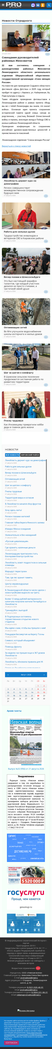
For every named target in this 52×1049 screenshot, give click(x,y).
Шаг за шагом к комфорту (18, 373)
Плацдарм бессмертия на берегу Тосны (24, 634)
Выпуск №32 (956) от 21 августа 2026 (26, 768)
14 (32, 692)
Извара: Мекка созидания (18, 528)
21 (32, 695)
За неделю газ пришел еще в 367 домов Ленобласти (25, 654)
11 (14, 692)
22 (38, 695)
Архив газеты (14, 710)
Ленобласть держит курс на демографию (25, 460)
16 (44, 692)
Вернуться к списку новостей (16, 146)
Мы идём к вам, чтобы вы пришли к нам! (25, 628)
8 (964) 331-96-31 (40, 992)
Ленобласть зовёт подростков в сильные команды (25, 564)
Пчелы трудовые (13, 420)
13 (26, 692)
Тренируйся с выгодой (16, 610)
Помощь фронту (13, 646)
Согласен (11, 1043)
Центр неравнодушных (16, 583)
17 (8, 695)
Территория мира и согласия (19, 497)
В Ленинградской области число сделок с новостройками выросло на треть (25, 591)
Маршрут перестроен (16, 571)
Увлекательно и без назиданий (20, 535)
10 (8, 692)
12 (20, 692)
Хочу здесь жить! (13, 510)
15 (38, 692)
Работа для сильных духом (19, 232)
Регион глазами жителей (17, 516)
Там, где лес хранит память (18, 577)
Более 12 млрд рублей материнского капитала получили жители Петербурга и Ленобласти (25, 601)
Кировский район (30, 455)
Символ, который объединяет (20, 640)
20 (26, 695)
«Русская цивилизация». (17, 541)
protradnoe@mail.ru (29, 977)
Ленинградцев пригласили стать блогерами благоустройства (21, 555)
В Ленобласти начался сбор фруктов (23, 503)
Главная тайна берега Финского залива (24, 522)
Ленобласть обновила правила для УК (24, 661)
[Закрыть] (48, 1019)
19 (20, 695)
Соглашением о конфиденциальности (32, 1035)
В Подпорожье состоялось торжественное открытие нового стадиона (22, 619)
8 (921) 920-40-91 (35, 987)
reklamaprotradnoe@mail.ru (29, 995)
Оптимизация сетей (15, 327)
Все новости (12, 455)
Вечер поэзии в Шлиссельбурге (22, 277)
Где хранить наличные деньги (20, 547)
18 (14, 695)
